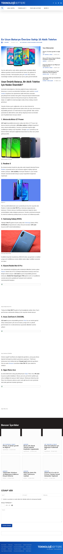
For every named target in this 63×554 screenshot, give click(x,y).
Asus (25, 320)
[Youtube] (61, 3)
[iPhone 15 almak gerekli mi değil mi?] (10, 435)
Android (45, 61)
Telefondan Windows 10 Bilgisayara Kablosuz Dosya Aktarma (11, 474)
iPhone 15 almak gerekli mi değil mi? (51, 52)
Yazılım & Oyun (46, 74)
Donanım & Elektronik (36, 42)
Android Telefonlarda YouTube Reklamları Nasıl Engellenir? (51, 71)
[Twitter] (58, 3)
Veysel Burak (5, 449)
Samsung (27, 222)
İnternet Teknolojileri (48, 80)
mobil (25, 74)
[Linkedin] (56, 3)
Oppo (26, 373)
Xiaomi (3, 271)
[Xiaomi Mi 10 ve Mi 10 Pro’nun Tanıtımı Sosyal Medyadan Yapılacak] (52, 462)
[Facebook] (53, 3)
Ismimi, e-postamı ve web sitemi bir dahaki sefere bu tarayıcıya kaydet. (22, 499)
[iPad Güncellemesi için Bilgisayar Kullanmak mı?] (52, 435)
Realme (3, 169)
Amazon (11, 363)
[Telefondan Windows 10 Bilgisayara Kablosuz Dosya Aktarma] (10, 462)
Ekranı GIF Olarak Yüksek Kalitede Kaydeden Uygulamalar (51, 58)
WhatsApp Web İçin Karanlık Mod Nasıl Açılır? (52, 78)
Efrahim (7, 42)
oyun (27, 129)
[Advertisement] (31, 22)
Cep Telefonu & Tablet (25, 42)
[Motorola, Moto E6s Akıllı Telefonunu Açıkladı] (31, 462)
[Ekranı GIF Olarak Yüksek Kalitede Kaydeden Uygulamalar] (31, 435)
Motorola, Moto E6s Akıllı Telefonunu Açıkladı (30, 474)
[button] (2, 8)
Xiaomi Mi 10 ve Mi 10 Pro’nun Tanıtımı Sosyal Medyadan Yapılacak (52, 474)
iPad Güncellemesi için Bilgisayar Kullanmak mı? (51, 65)
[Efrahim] (2, 42)
